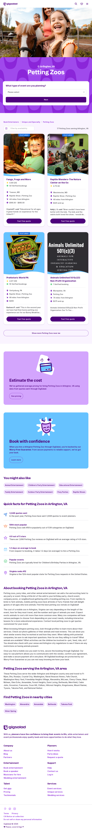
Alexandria (24, 704)
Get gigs (8, 788)
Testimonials (10, 795)
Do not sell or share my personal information (23, 819)
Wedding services (55, 795)
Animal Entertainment (14, 485)
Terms (6, 813)
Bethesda (52, 704)
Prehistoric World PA (17, 277)
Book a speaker (11, 771)
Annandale (38, 704)
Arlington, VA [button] (47, 66)
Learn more (16, 460)
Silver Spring (10, 711)
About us (8, 750)
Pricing (7, 792)
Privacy (15, 813)
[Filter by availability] (21, 128)
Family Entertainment (14, 492)
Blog (6, 754)
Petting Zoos (48, 122)
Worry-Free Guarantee (20, 449)
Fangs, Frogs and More (18, 179)
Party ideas (52, 754)
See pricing (16, 396)
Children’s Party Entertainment (41, 485)
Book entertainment (13, 768)
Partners (8, 757)
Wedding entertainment (15, 778)
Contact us (52, 771)
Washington (10, 704)
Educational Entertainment (70, 485)
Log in (50, 774)
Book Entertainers (11, 122)
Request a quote (55, 757)
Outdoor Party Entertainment (40, 492)
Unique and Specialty (31, 122)
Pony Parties (63, 492)
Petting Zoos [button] (46, 72)
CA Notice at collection (14, 816)
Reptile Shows (79, 492)
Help (49, 768)
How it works (53, 750)
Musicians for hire (12, 774)
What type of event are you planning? (26, 85)
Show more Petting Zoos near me (46, 333)
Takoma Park (66, 704)
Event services (54, 788)
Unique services (55, 792)
